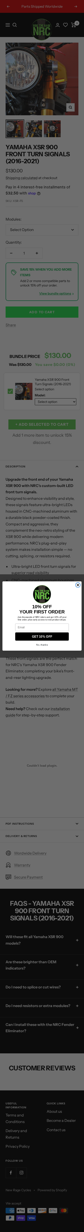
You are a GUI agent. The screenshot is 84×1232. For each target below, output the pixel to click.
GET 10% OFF (42, 636)
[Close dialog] (77, 585)
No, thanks (42, 644)
